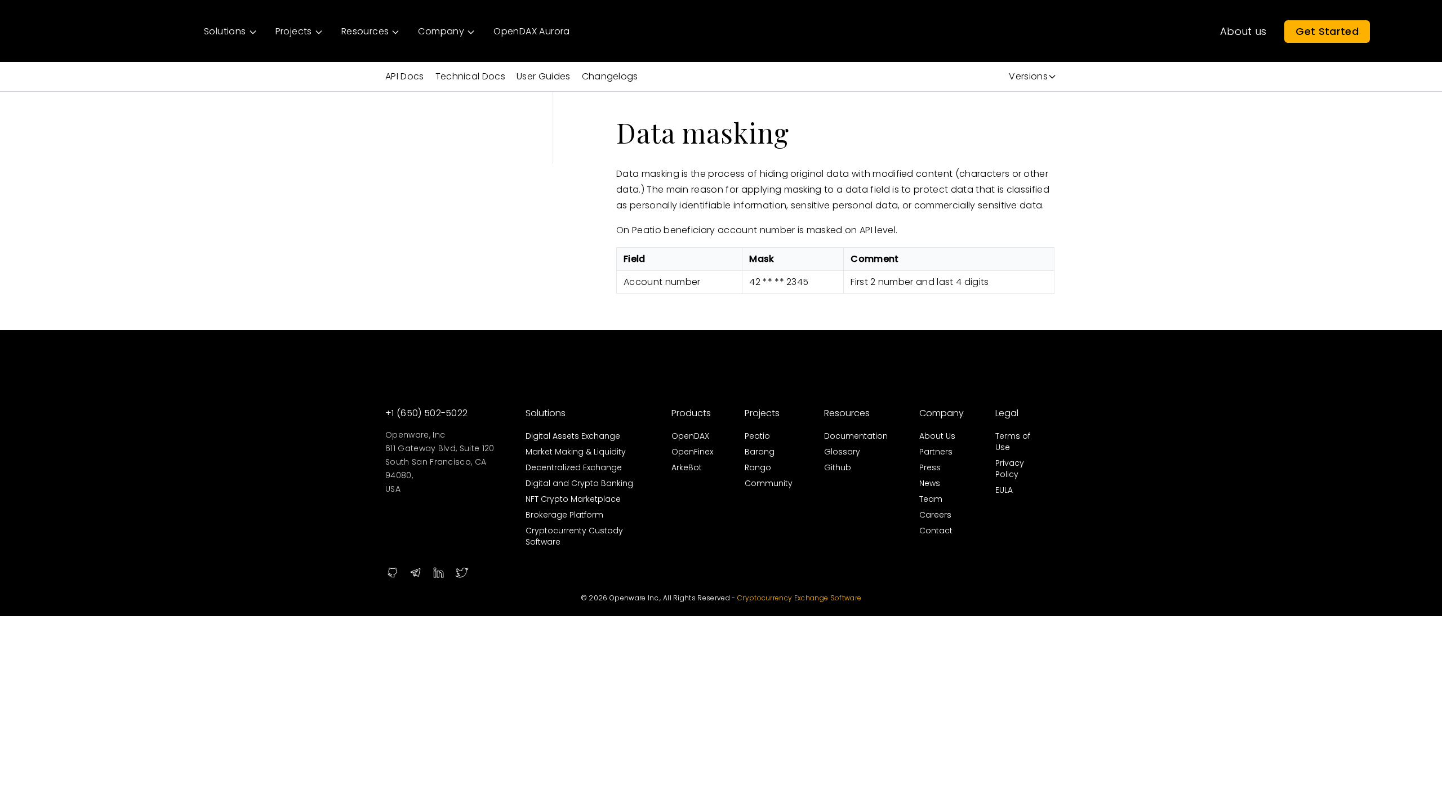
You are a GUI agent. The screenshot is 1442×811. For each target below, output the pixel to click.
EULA (1004, 490)
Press (930, 467)
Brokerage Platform (564, 514)
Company (941, 413)
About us (1243, 31)
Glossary (842, 451)
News (929, 483)
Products (691, 413)
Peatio (757, 436)
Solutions (546, 413)
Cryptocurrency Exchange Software (799, 598)
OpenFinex (692, 451)
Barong (760, 451)
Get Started (1327, 31)
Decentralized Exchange (574, 467)
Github (837, 467)
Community (769, 483)
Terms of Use (1012, 441)
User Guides (544, 76)
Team (930, 499)
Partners (936, 451)
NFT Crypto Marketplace (573, 499)
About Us (937, 436)
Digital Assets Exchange (573, 436)
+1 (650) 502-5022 (426, 413)
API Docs (404, 76)
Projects (762, 413)
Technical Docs (470, 76)
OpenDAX (690, 436)
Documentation (856, 436)
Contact (936, 530)
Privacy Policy (1009, 468)
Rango (758, 467)
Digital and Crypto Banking (579, 483)
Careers (935, 514)
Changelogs (610, 76)
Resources (847, 413)
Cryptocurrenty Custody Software (574, 536)
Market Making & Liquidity (576, 451)
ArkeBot (686, 467)
